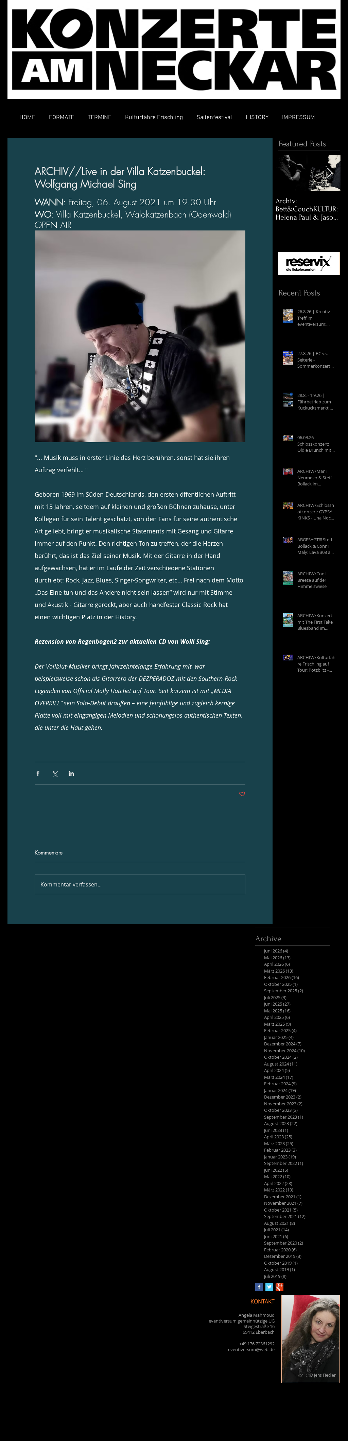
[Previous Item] (286, 173)
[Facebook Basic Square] (259, 1287)
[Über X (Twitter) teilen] (54, 773)
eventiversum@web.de (251, 1349)
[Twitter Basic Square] (269, 1287)
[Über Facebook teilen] (38, 773)
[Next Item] (330, 173)
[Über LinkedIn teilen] (71, 773)
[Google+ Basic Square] (279, 1287)
